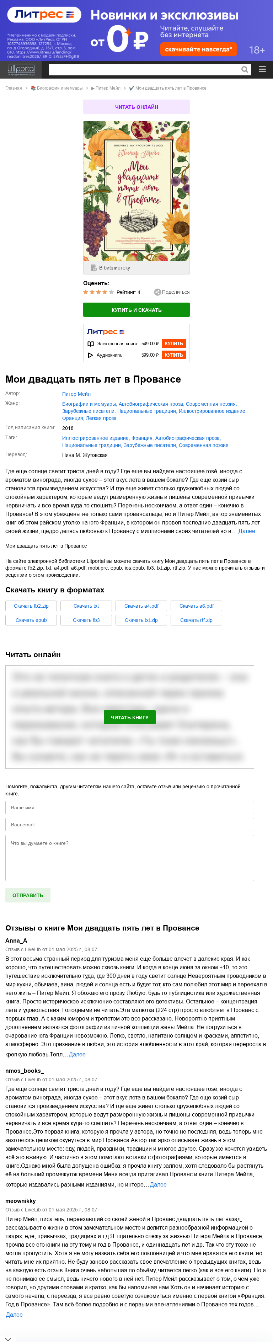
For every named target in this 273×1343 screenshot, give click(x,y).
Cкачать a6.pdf (197, 606)
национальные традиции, (147, 411)
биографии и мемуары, (89, 404)
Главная (13, 88)
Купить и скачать (137, 310)
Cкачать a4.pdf (141, 606)
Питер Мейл (108, 88)
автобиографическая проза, (151, 404)
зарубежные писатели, (89, 411)
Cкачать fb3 (86, 620)
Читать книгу (130, 717)
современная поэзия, (211, 404)
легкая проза (101, 418)
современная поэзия (204, 445)
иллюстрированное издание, (213, 411)
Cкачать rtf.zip (196, 620)
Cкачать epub (31, 620)
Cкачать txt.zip (141, 620)
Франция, (73, 418)
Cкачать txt (86, 606)
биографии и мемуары (60, 88)
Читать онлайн (136, 107)
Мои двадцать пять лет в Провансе (46, 546)
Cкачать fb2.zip (31, 606)
